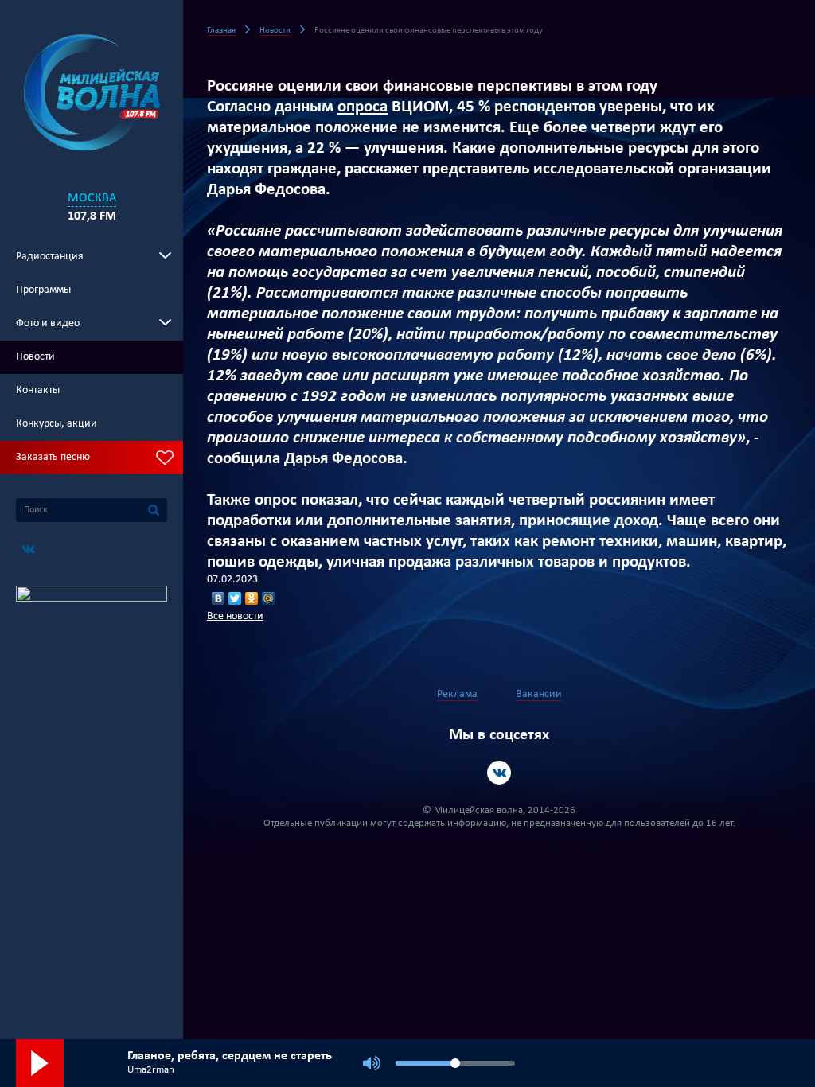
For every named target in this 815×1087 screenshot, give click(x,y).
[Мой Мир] (268, 598)
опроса (362, 107)
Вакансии (539, 694)
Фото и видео (48, 323)
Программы (43, 290)
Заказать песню (53, 457)
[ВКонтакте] (218, 598)
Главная (221, 30)
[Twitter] (235, 598)
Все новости (235, 616)
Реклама (457, 694)
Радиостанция (50, 257)
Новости (35, 357)
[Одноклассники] (252, 598)
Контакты (38, 390)
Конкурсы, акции (56, 424)
